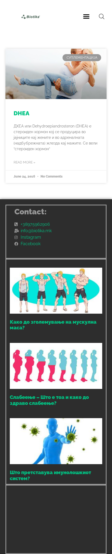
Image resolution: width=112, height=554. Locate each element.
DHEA (21, 113)
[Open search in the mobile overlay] (101, 16)
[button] (86, 16)
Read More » (24, 162)
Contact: (30, 211)
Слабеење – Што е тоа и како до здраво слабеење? (49, 400)
